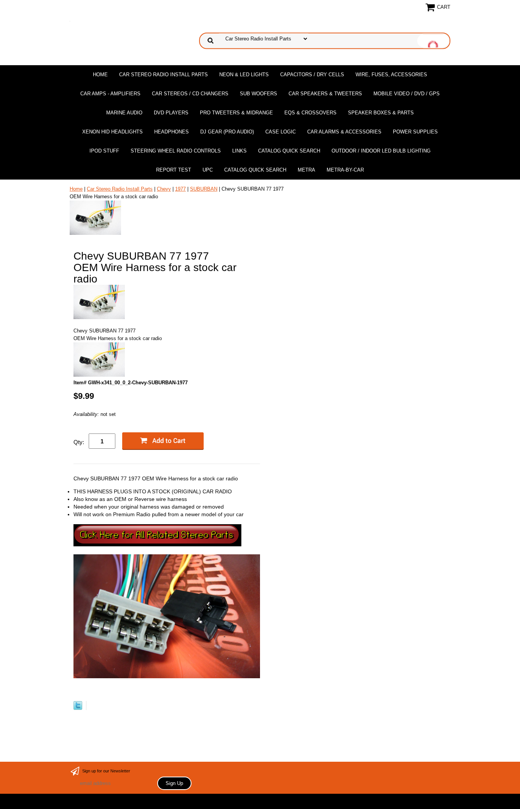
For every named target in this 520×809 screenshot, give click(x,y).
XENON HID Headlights (112, 132)
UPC (208, 170)
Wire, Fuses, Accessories (391, 74)
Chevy (164, 189)
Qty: (78, 442)
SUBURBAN (203, 189)
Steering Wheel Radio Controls (176, 151)
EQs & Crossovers (310, 113)
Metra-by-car (345, 170)
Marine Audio (124, 113)
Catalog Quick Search (289, 151)
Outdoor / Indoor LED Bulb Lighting (381, 151)
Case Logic (280, 132)
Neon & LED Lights (244, 74)
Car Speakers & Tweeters (325, 93)
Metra (306, 170)
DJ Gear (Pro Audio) (227, 132)
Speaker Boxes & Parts (381, 113)
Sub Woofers (258, 93)
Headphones (171, 132)
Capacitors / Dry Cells (312, 74)
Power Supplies (415, 132)
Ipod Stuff (104, 151)
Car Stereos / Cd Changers (190, 93)
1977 (180, 189)
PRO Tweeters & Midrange (236, 113)
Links (239, 151)
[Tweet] (77, 708)
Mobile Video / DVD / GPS (406, 93)
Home (100, 74)
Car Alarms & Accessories (344, 132)
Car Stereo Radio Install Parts (163, 74)
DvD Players (171, 113)
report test (173, 170)
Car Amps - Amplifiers (110, 93)
